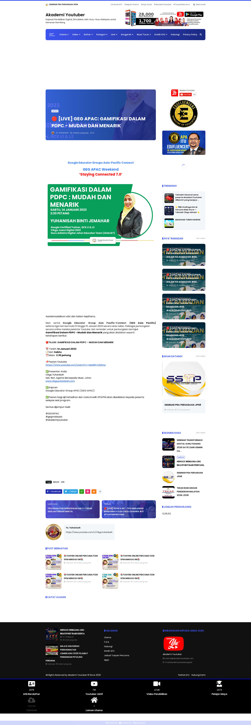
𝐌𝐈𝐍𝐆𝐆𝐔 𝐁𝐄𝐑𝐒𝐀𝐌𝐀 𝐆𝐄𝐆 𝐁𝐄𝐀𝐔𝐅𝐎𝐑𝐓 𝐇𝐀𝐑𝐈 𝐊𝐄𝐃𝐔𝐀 (81, 4)
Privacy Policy (190, 34)
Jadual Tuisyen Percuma (116, 655)
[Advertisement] (125, 63)
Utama (63, 34)
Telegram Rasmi (131, 4)
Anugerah (126, 34)
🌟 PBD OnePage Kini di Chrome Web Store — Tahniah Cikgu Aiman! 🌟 (187, 210)
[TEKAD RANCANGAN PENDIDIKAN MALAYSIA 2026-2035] (183, 379)
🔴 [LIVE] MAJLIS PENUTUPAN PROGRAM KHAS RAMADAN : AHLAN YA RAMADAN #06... (183, 253)
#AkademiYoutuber (162, 4)
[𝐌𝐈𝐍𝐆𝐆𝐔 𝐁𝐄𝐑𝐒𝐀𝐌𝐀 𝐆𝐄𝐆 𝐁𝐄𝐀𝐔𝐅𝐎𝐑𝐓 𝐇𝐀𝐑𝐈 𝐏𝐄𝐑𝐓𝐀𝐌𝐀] (168, 467)
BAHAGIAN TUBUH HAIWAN (187, 219)
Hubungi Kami (198, 675)
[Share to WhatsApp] (81, 491)
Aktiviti (55, 111)
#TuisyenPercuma (181, 4)
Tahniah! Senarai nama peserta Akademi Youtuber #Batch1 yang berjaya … (188, 197)
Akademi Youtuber (65, 15)
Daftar (87, 34)
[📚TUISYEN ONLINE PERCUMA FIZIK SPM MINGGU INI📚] (54, 569)
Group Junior (146, 4)
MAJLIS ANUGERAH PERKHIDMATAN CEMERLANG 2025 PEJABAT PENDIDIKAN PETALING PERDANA (67, 653)
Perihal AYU (183, 675)
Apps (106, 659)
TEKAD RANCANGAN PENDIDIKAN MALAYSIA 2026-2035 (188, 492)
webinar (50, 4)
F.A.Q (106, 641)
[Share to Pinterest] (87, 491)
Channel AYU (116, 4)
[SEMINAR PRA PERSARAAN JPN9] (168, 482)
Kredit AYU (159, 34)
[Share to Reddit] (94, 491)
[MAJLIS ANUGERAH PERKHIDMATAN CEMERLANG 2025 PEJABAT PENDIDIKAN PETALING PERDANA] (52, 655)
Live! (113, 34)
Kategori (100, 34)
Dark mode (200, 4)
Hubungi (175, 34)
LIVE (62, 482)
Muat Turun (143, 34)
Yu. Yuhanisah (73, 527)
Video (75, 34)
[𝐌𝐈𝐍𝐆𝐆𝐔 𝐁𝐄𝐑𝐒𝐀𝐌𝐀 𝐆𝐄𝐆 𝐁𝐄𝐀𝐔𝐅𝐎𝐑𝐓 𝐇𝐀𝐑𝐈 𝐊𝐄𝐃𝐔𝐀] (57, 5)
